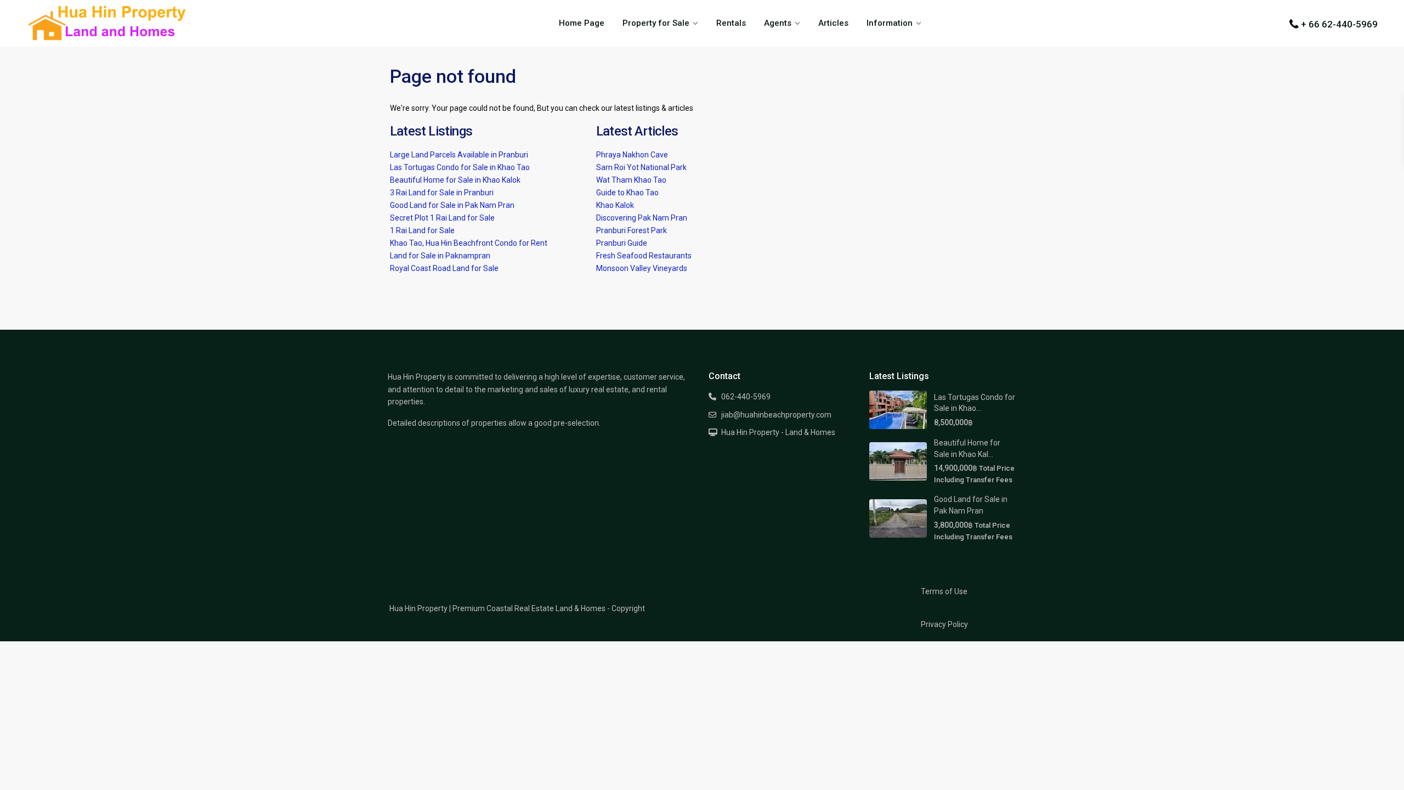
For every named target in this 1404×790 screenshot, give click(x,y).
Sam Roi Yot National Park (641, 167)
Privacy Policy (944, 624)
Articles (833, 23)
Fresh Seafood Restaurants (644, 255)
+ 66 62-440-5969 (1339, 24)
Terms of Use (944, 591)
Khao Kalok (615, 205)
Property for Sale (655, 23)
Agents (777, 23)
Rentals (731, 23)
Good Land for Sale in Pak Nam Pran (452, 205)
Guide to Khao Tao (627, 192)
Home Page (581, 23)
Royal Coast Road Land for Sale (444, 268)
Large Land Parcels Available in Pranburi (459, 154)
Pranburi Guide (621, 243)
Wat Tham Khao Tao (631, 180)
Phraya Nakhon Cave (632, 154)
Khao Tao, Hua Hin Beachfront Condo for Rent (468, 243)
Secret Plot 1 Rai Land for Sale (442, 217)
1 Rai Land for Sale (422, 230)
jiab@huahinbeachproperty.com (776, 414)
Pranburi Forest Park (631, 230)
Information (890, 23)
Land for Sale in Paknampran (440, 255)
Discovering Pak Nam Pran (641, 217)
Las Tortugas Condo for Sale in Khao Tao (460, 167)
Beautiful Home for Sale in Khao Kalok (455, 180)
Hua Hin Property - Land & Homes (778, 432)
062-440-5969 (746, 396)
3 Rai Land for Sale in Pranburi (442, 192)
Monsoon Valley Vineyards (641, 268)
